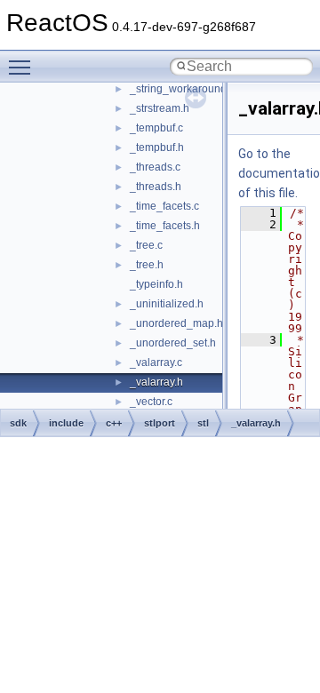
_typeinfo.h (156, 284)
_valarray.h (156, 382)
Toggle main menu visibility (23, 67)
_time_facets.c (164, 206)
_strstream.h (159, 108)
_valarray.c (156, 362)
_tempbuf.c (156, 128)
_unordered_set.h (173, 343)
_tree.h (147, 265)
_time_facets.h (165, 225)
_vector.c (151, 401)
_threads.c (155, 167)
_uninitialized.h (167, 304)
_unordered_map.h (176, 323)
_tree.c (146, 245)
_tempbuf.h (157, 147)
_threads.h (155, 186)
